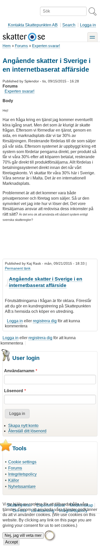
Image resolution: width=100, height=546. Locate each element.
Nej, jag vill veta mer (23, 535)
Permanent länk (18, 268)
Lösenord (13, 391)
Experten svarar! (46, 46)
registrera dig (45, 321)
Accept (11, 542)
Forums (21, 46)
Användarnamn (19, 371)
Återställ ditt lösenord (27, 431)
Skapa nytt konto (23, 425)
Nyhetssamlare (22, 486)
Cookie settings (22, 462)
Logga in (88, 25)
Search (68, 25)
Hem (7, 46)
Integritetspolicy (22, 474)
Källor (13, 480)
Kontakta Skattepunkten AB (33, 25)
